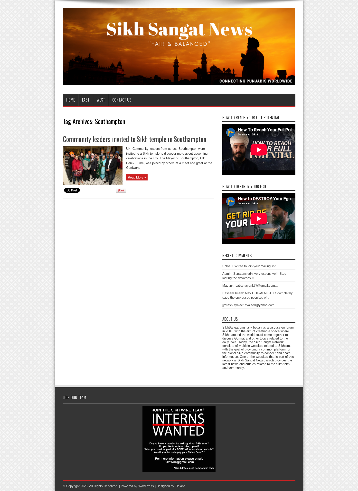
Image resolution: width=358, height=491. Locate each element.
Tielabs (180, 486)
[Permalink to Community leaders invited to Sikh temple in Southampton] (92, 184)
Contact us (121, 100)
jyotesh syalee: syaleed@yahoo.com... (249, 305)
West (101, 100)
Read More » (137, 177)
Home (70, 100)
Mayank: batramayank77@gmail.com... (250, 285)
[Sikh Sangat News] (179, 81)
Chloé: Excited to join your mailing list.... (251, 266)
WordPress (146, 486)
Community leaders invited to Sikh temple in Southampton (134, 139)
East (85, 100)
